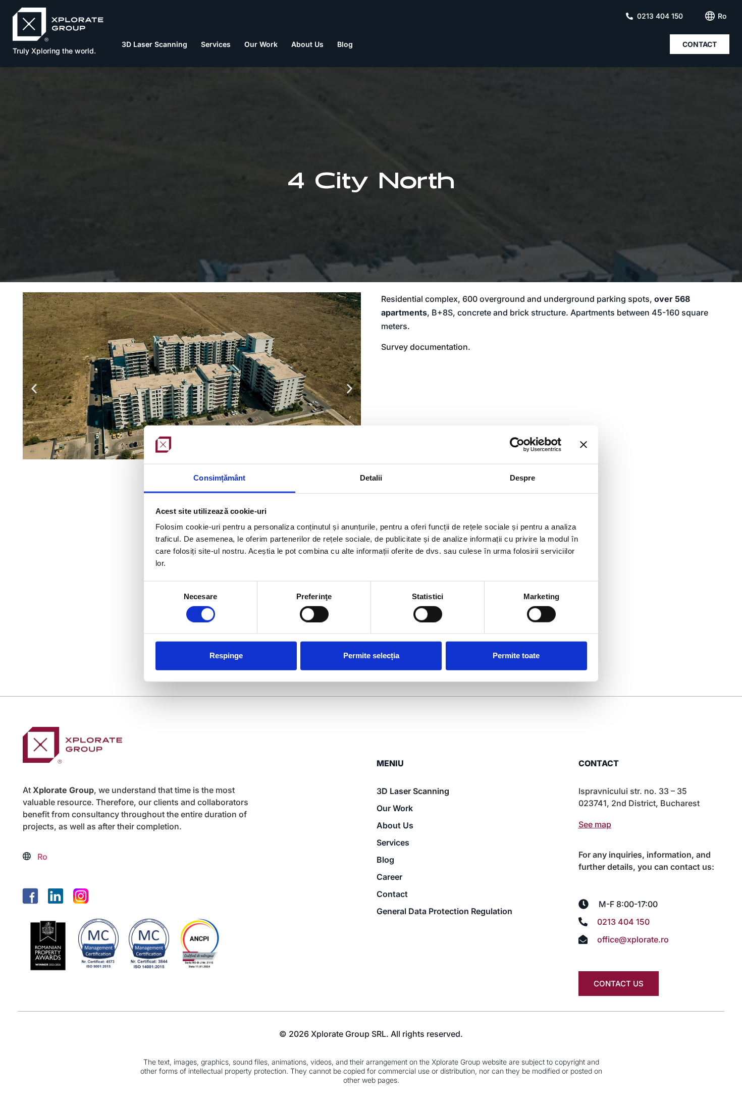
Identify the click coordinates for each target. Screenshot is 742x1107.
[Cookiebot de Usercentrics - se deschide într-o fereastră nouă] (517, 444)
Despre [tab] (523, 477)
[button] (34, 389)
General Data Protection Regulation (444, 911)
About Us (307, 44)
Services (216, 44)
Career (389, 877)
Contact (392, 894)
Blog (345, 44)
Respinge (226, 655)
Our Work (261, 44)
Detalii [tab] (371, 477)
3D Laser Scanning (154, 44)
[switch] (314, 614)
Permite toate (516, 655)
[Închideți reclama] (583, 444)
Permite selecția (371, 655)
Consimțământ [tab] (219, 477)
